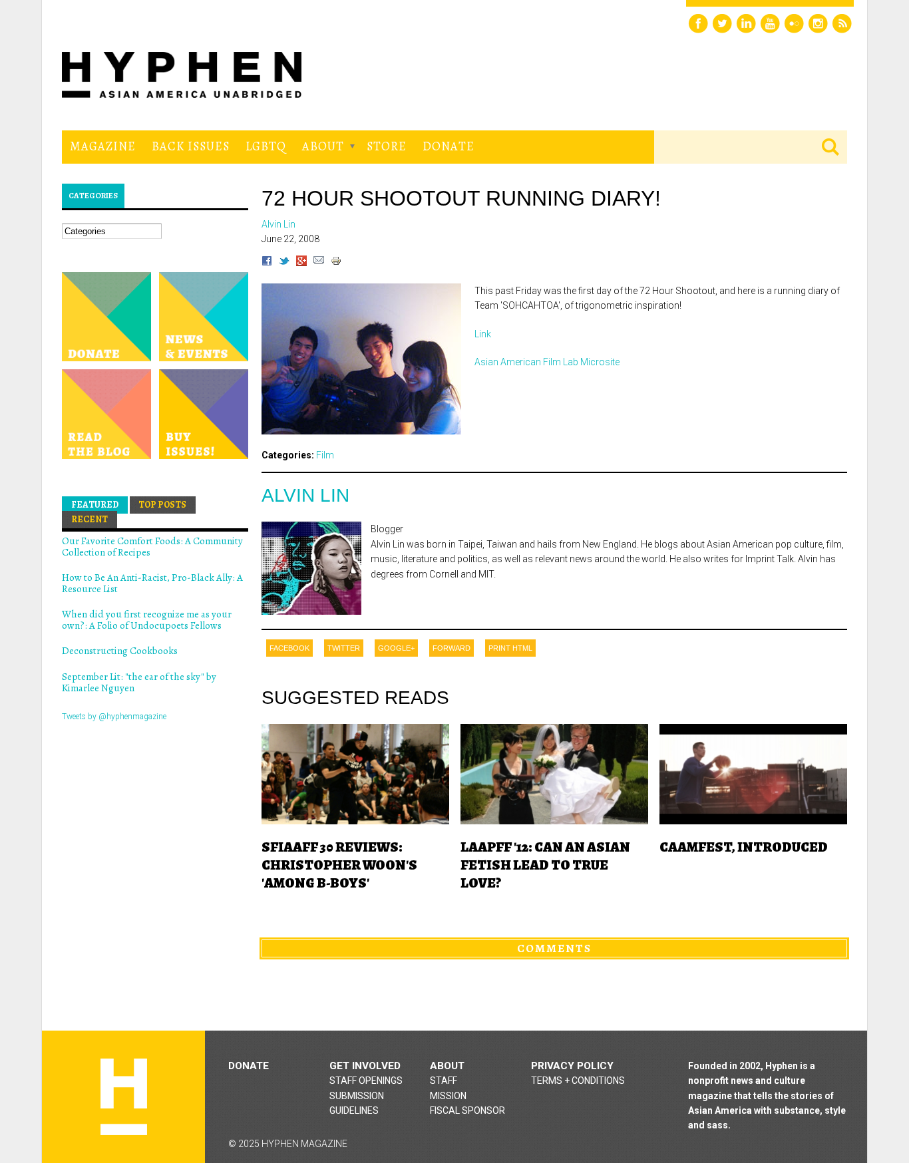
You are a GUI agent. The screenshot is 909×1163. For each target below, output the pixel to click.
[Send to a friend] (318, 262)
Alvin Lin (305, 495)
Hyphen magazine (123, 1097)
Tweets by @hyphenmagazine (114, 716)
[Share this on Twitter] (284, 262)
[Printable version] (336, 262)
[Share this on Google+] (301, 262)
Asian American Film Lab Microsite (547, 362)
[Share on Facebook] (267, 262)
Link (482, 334)
